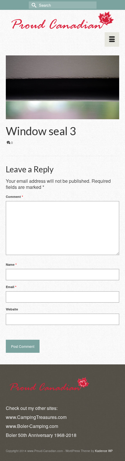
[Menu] (112, 39)
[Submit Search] (33, 5)
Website (12, 309)
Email (11, 287)
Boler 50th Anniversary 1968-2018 (41, 435)
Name (11, 264)
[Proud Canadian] (62, 21)
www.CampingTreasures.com (36, 417)
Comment (14, 196)
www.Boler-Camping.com (32, 426)
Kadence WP (104, 451)
